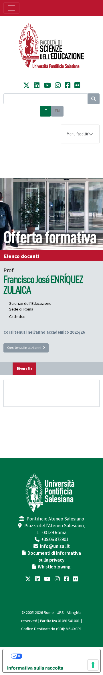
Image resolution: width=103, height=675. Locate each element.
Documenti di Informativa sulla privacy (54, 557)
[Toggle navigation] (11, 8)
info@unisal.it (55, 546)
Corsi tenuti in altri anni (25, 347)
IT (45, 111)
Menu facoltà (77, 134)
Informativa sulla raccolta (35, 668)
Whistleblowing (54, 567)
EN (57, 111)
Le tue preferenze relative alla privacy (57, 656)
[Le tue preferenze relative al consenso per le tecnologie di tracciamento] (93, 665)
